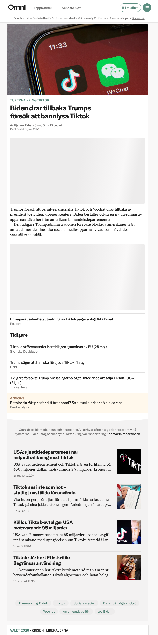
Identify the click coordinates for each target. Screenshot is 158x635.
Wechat (49, 611)
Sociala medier (84, 603)
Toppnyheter (43, 8)
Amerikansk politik (76, 611)
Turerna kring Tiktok (29, 100)
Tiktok (60, 603)
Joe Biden (105, 611)
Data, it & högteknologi (119, 603)
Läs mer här (138, 18)
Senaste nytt (71, 8)
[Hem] (17, 7)
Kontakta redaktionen (124, 434)
